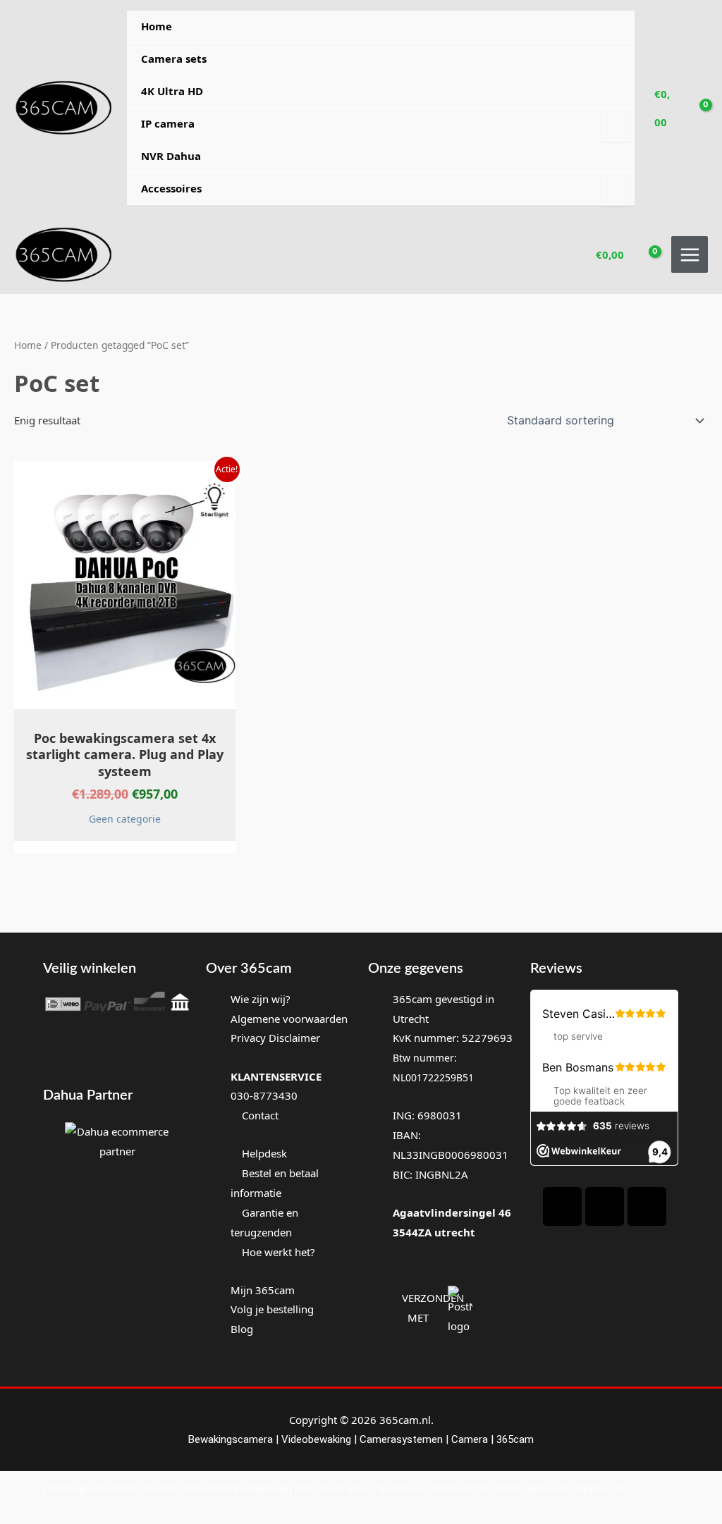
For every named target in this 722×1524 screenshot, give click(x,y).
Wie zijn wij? (260, 999)
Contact (259, 1115)
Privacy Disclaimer (275, 1038)
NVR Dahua (171, 156)
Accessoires (171, 188)
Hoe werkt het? (278, 1252)
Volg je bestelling (272, 1309)
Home (156, 26)
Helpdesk (263, 1153)
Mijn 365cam (263, 1290)
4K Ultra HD (172, 91)
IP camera (168, 123)
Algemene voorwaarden (289, 1019)
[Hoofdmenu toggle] (689, 254)
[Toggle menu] (615, 125)
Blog (242, 1329)
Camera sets (174, 58)
